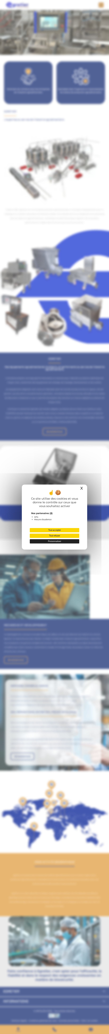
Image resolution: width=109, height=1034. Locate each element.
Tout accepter (54, 530)
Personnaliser (54, 541)
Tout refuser (54, 536)
